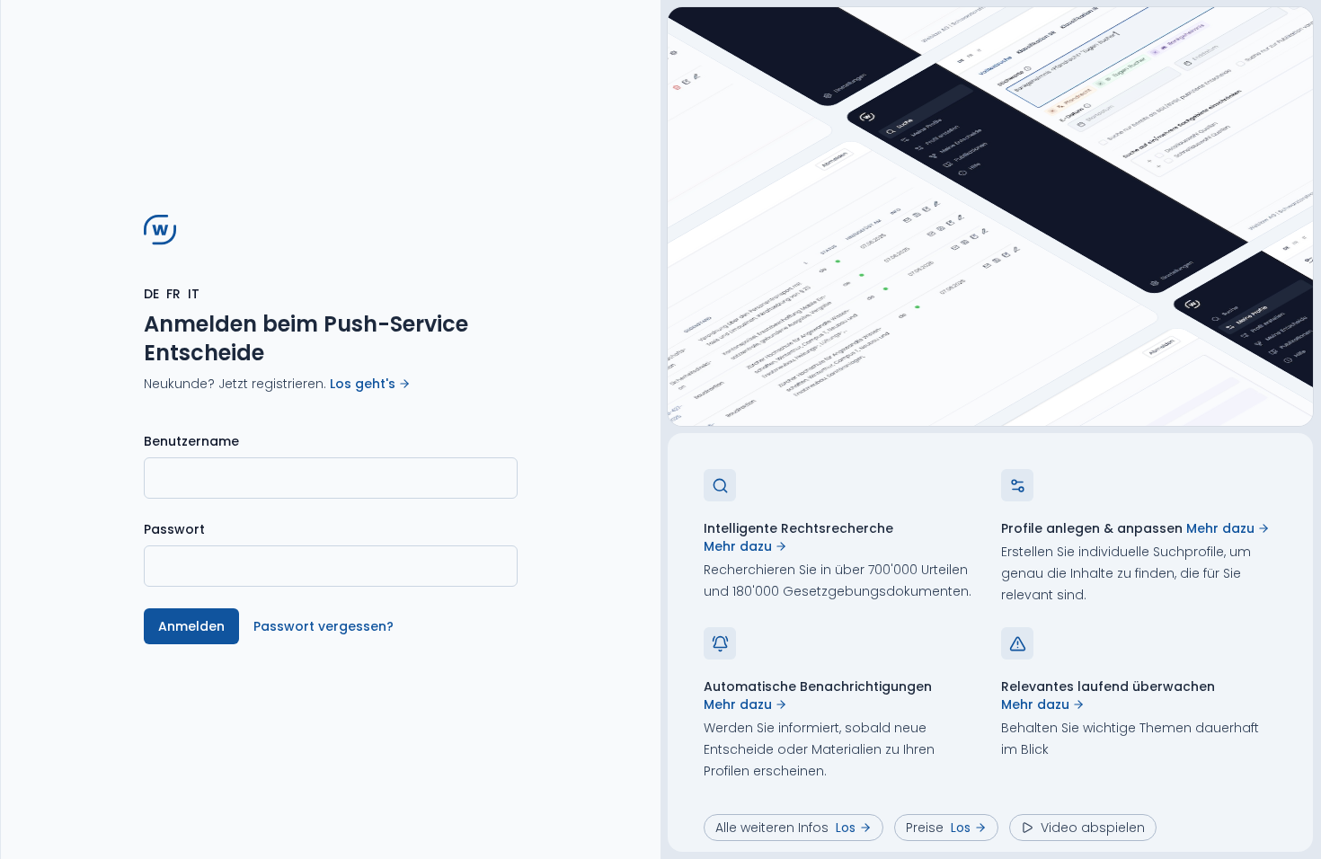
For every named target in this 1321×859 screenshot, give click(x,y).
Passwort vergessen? (323, 626)
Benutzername (191, 441)
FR (173, 294)
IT (193, 294)
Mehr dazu (738, 546)
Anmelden (191, 626)
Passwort (174, 529)
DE (151, 294)
